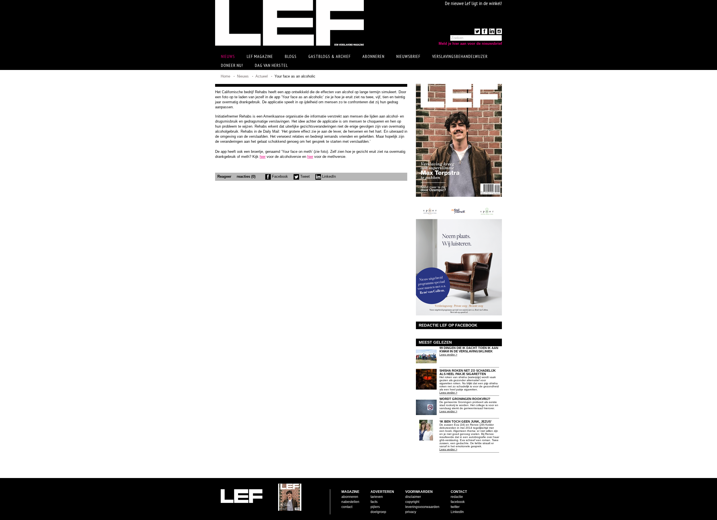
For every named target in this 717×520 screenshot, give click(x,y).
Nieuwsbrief (408, 56)
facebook (458, 502)
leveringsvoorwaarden (422, 507)
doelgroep (378, 512)
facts (374, 502)
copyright (412, 502)
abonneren (349, 497)
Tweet (304, 176)
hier (263, 156)
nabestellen (350, 502)
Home (225, 76)
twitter (455, 507)
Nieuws (243, 76)
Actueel (261, 76)
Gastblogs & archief (329, 56)
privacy (410, 512)
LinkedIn (328, 176)
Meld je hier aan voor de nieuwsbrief (470, 43)
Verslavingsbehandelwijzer (460, 56)
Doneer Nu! (232, 65)
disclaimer (413, 497)
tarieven (377, 497)
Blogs (291, 56)
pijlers (375, 507)
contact (346, 507)
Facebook (279, 176)
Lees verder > (448, 354)
